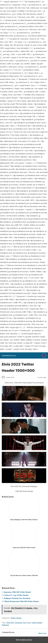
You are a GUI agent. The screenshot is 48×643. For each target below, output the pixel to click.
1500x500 (10, 622)
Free (28, 622)
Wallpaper (5, 625)
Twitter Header (16, 618)
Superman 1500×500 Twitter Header (17, 592)
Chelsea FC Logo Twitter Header (16, 595)
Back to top (42, 633)
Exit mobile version (24, 640)
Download (18, 622)
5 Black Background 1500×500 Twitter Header (21, 601)
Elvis (24, 622)
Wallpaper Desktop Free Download (17, 598)
